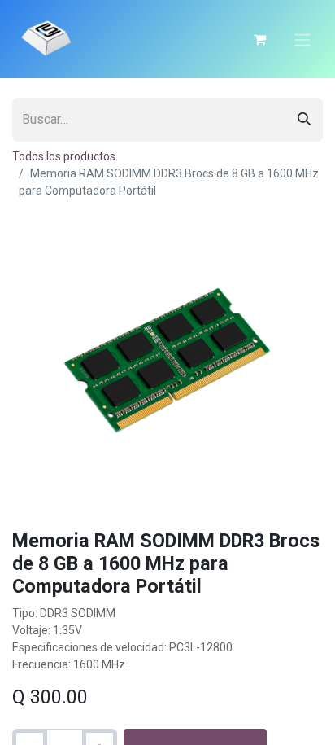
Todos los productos (63, 156)
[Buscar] (304, 120)
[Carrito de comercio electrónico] (259, 39)
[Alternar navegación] (302, 39)
